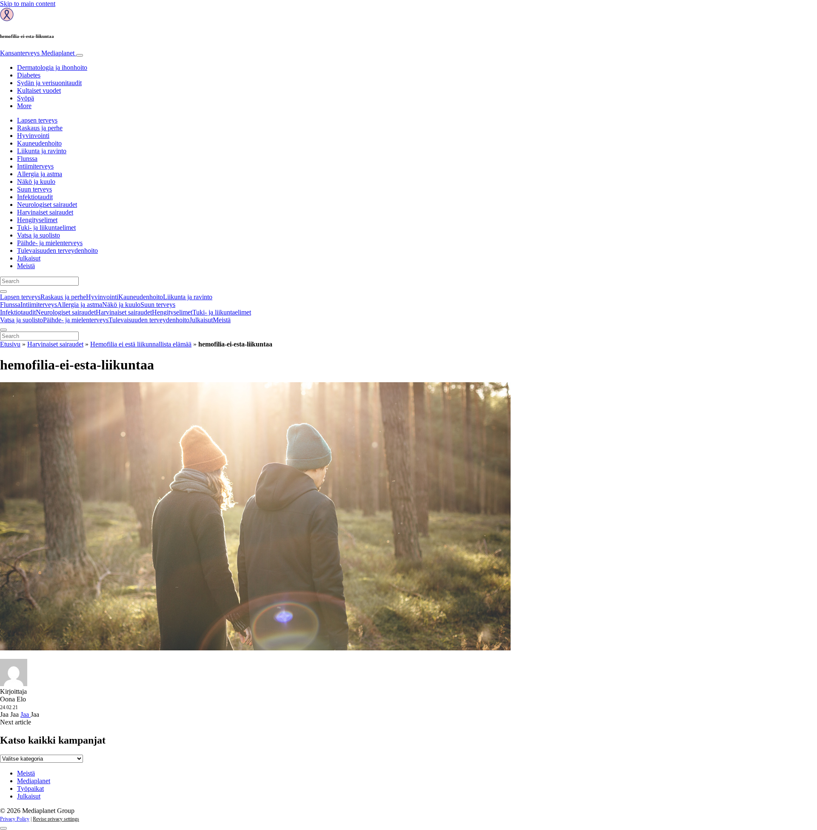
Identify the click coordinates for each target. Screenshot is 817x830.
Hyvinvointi (33, 135)
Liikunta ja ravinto (41, 151)
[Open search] (3, 291)
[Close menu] (3, 330)
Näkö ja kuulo (36, 181)
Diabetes (28, 75)
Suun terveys (34, 189)
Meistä (26, 265)
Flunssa (27, 158)
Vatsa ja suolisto (38, 235)
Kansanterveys (37, 53)
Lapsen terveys (37, 120)
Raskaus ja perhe (40, 128)
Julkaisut (28, 258)
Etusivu (10, 344)
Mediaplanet (33, 780)
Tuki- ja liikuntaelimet (46, 227)
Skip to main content (27, 3)
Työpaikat (30, 788)
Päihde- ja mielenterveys (50, 242)
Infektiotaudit (35, 196)
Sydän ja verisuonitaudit (49, 82)
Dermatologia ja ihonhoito (52, 67)
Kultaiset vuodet (39, 90)
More (24, 105)
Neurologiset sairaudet (47, 204)
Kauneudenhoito (39, 143)
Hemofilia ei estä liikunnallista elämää (140, 344)
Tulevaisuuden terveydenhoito (57, 250)
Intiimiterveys (35, 166)
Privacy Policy (14, 819)
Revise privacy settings (56, 819)
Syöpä (25, 98)
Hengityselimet (37, 219)
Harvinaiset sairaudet (45, 212)
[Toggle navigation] (79, 55)
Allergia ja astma (39, 173)
